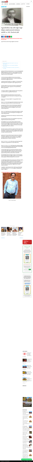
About (22, 461)
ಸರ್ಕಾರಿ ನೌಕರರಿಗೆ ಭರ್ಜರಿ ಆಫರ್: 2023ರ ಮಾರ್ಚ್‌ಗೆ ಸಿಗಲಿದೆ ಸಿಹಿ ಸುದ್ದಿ (25, 441)
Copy (29, 269)
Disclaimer (30, 461)
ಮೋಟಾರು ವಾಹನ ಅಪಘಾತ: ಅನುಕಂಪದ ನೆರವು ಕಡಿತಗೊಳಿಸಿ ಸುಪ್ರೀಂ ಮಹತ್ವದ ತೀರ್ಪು (27, 373)
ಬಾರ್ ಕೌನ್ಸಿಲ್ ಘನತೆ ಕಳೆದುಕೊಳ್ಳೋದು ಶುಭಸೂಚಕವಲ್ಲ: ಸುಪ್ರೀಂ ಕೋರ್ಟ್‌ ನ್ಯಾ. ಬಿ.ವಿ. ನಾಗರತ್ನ (11, 68)
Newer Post (3, 237)
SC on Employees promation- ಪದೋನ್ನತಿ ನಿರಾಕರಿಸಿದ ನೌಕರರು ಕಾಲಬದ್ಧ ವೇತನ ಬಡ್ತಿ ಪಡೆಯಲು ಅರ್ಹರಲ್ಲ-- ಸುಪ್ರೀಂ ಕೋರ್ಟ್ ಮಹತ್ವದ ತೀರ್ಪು (26, 428)
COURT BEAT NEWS (7, 461)
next (23, 407)
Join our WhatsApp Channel (27, 459)
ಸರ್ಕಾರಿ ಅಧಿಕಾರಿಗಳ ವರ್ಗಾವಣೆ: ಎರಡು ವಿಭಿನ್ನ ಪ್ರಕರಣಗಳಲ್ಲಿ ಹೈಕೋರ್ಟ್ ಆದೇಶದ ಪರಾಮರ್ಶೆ (10, 66)
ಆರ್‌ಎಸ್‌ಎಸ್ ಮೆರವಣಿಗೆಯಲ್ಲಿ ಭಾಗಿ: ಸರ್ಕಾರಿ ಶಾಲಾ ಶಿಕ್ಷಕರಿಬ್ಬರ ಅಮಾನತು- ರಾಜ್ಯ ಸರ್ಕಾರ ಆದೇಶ (27, 380)
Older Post (21, 237)
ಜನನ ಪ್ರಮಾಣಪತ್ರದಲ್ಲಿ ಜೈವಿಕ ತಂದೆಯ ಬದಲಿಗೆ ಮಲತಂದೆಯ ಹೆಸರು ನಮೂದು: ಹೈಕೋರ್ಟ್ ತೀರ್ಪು (27, 361)
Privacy (27, 461)
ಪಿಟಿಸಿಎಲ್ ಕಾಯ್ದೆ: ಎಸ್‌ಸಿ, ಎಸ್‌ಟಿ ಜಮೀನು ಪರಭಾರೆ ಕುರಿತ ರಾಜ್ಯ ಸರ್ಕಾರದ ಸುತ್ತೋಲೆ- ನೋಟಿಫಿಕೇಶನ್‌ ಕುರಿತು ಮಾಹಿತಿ (26, 422)
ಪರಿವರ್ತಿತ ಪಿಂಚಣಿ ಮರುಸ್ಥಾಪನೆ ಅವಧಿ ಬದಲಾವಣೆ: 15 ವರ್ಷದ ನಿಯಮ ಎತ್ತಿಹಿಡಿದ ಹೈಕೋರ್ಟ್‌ (10, 63)
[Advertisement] (12, 50)
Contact (25, 461)
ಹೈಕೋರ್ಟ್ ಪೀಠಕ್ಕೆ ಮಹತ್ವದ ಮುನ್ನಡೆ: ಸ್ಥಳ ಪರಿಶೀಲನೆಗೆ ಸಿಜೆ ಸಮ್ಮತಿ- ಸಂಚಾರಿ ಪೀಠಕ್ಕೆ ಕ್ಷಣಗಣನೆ (27, 367)
